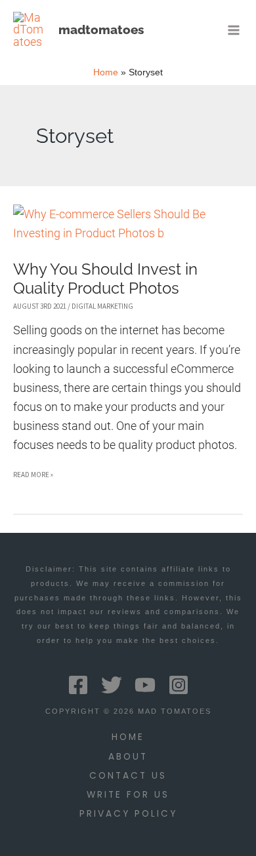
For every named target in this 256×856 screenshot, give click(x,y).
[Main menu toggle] (234, 29)
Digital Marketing (102, 306)
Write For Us (128, 794)
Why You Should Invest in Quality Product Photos (105, 279)
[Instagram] (178, 684)
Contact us (128, 775)
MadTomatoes (101, 29)
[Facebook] (78, 684)
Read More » (33, 476)
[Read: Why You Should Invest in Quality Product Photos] (128, 222)
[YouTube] (145, 684)
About (128, 756)
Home (128, 737)
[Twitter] (111, 684)
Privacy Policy (128, 813)
